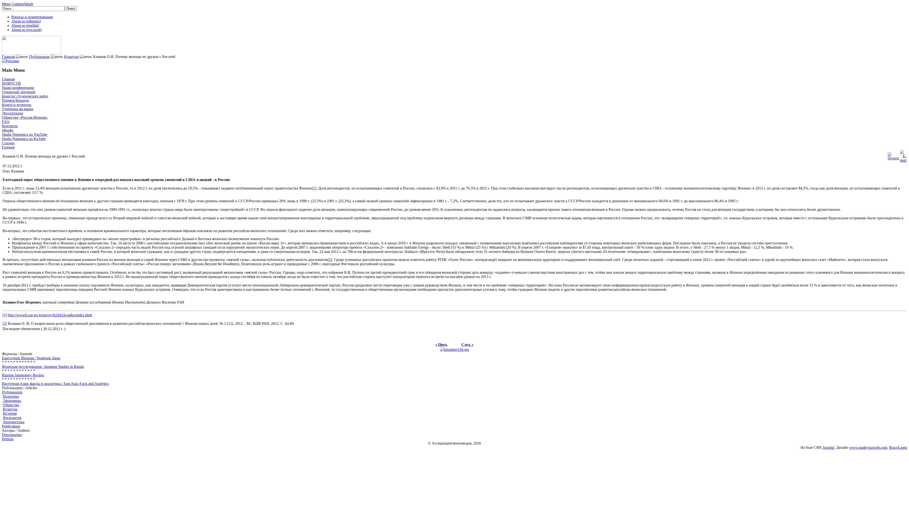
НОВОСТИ (11, 83)
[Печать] (893, 155)
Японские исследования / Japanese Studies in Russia (43, 367)
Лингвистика (13, 422)
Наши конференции (18, 88)
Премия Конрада (15, 100)
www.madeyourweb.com (868, 447)
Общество (11, 405)
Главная (8, 57)
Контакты (10, 126)
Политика (11, 396)
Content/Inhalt (22, 4)
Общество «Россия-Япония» (25, 117)
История (10, 413)
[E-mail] (903, 155)
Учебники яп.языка (17, 109)
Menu (6, 4)
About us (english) (25, 25)
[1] (314, 188)
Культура (71, 57)
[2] (330, 260)
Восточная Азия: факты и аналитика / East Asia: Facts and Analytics (55, 384)
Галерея (8, 147)
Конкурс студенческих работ (25, 96)
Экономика (12, 401)
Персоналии (12, 435)
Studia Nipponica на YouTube (24, 134)
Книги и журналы (16, 105)
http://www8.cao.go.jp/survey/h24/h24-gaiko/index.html (50, 315)
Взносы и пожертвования (32, 17)
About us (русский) (26, 30)
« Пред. (441, 345)
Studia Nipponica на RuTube (24, 139)
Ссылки (8, 143)
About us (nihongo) (26, 21)
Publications (11, 426)
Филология (12, 418)
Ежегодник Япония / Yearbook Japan (31, 358)
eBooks (7, 130)
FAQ (5, 122)
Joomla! (828, 447)
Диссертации (12, 113)
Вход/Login (898, 447)
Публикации (39, 57)
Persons (7, 439)
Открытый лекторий (18, 92)
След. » (467, 345)
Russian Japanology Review (23, 375)
